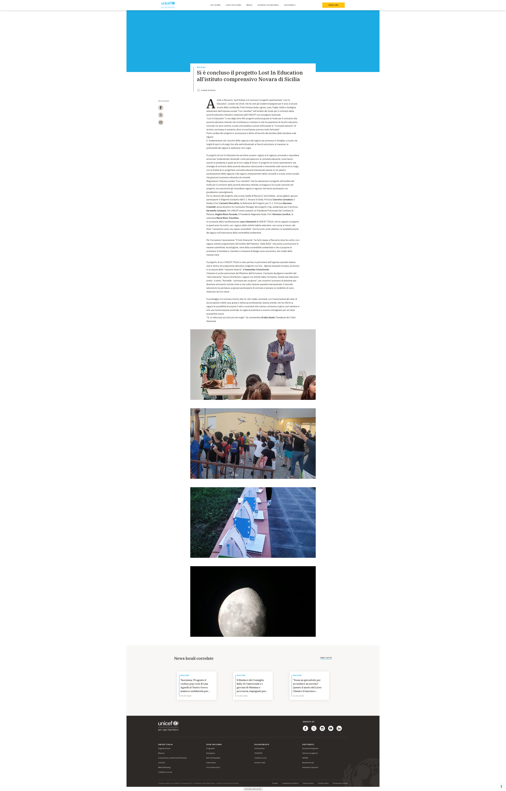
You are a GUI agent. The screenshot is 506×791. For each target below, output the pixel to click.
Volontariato (259, 748)
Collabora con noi (165, 772)
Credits (275, 783)
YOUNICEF (258, 753)
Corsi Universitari (213, 767)
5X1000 (305, 758)
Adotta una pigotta (310, 753)
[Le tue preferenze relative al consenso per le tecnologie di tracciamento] (501, 786)
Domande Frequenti (310, 767)
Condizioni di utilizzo (290, 783)
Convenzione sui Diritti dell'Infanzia (172, 758)
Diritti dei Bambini (213, 758)
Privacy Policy (308, 783)
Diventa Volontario (268, 5)
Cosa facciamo (233, 5)
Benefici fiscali (308, 763)
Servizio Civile (259, 763)
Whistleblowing (164, 767)
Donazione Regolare (310, 748)
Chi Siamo (215, 5)
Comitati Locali (260, 758)
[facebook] (160, 108)
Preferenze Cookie (340, 783)
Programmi (210, 748)
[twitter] (160, 115)
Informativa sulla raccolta (253, 789)
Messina (201, 67)
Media (250, 5)
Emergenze (210, 753)
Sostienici (290, 5)
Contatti (161, 763)
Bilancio (161, 753)
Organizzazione (164, 748)
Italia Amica (211, 763)
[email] (160, 123)
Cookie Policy (323, 783)
